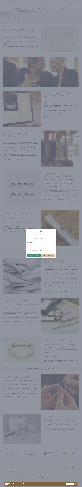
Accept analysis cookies (34, 255)
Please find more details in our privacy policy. (35, 250)
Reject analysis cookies (48, 255)
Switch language (70, 484)
